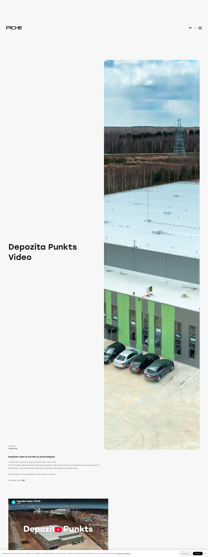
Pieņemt (198, 554)
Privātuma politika (123, 553)
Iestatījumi (185, 554)
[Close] (205, 553)
